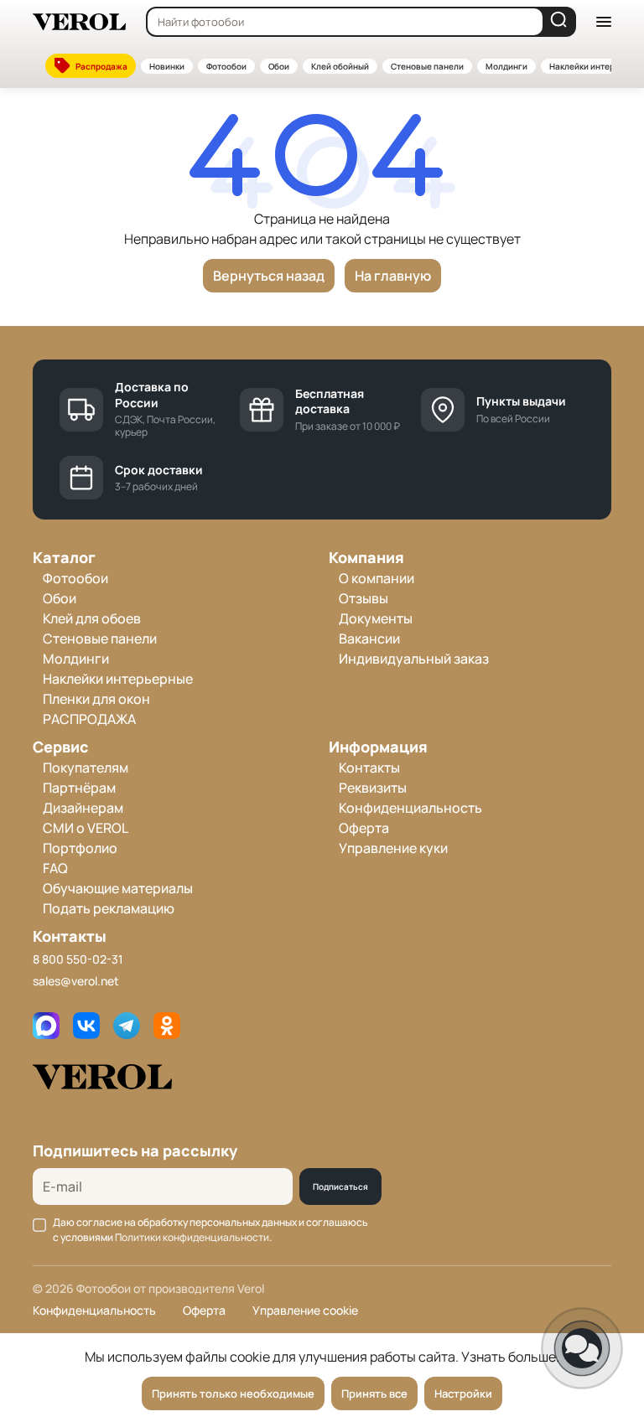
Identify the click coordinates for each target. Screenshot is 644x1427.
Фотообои (226, 66)
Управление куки (393, 848)
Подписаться (340, 1186)
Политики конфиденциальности (192, 1237)
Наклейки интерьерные (118, 679)
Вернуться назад (269, 275)
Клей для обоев (92, 618)
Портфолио (80, 848)
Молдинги (506, 66)
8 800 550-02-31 (78, 959)
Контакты (369, 767)
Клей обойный (340, 66)
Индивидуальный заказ (414, 658)
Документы (376, 618)
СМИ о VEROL (85, 828)
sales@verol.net (76, 981)
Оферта (364, 828)
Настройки (463, 1393)
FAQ (55, 868)
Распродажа (101, 66)
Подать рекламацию (108, 908)
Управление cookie (305, 1310)
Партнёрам (79, 787)
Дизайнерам (83, 808)
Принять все (374, 1393)
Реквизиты (373, 787)
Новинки (166, 66)
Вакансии (369, 638)
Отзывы (363, 598)
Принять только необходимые (233, 1393)
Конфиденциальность (410, 808)
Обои (278, 66)
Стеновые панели (427, 66)
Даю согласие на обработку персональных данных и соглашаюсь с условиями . (210, 1229)
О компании (376, 578)
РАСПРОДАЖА (89, 719)
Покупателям (85, 767)
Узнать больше (508, 1356)
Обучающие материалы (118, 888)
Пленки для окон (96, 699)
